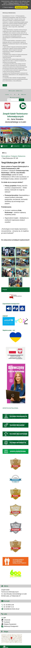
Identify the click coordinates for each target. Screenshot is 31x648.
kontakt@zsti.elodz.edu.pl (11, 609)
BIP (4, 617)
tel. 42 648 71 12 (8, 607)
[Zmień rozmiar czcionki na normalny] (11, 94)
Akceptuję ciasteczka (21, 7)
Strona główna (12, 90)
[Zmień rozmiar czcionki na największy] (19, 94)
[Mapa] (11, 638)
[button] (29, 135)
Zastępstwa (16, 146)
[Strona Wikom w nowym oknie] (5, 647)
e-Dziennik (6, 620)
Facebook (6, 622)
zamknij (4, 85)
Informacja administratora (16, 97)
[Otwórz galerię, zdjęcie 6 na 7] (22, 272)
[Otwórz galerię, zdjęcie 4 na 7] (22, 261)
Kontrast (24, 94)
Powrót (5, 289)
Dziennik (4, 146)
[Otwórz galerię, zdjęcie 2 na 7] (22, 251)
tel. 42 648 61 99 (8, 605)
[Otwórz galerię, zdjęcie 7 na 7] (15, 282)
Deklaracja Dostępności (10, 626)
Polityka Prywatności (9, 624)
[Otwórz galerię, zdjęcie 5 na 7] (8, 272)
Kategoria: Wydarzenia (18, 156)
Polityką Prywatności (13, 3)
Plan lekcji (27, 146)
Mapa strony (19, 90)
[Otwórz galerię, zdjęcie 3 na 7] (8, 262)
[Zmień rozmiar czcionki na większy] (15, 94)
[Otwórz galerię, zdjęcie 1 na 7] (8, 251)
